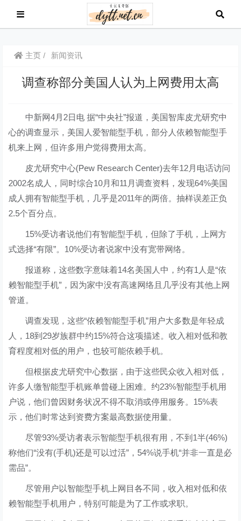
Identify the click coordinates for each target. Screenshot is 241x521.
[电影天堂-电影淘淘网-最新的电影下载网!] (120, 13)
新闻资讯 (66, 55)
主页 (32, 55)
